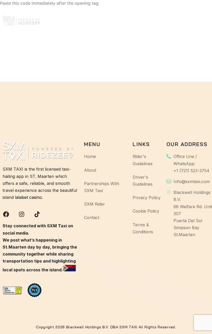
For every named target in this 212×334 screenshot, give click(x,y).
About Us (72, 20)
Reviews (171, 20)
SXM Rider (145, 20)
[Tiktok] (37, 214)
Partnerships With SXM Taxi (106, 20)
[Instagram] (22, 214)
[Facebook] (6, 214)
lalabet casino (28, 197)
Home (48, 20)
